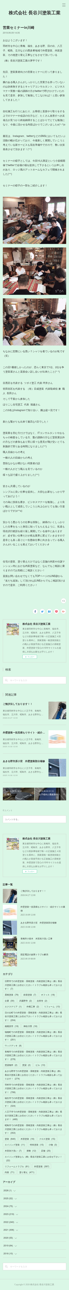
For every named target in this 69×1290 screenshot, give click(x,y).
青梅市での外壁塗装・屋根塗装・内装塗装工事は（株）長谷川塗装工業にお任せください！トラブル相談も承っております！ (33, 1055)
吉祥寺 (42, 1000)
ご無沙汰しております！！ (18, 703)
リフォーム (52, 1006)
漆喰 (31, 1150)
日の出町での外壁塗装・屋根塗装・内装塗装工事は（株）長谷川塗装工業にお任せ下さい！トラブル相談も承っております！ (33, 1016)
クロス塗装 (47, 1138)
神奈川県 (30, 1026)
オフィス (48, 994)
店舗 (46, 1150)
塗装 (10, 1138)
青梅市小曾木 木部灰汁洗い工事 (36, 938)
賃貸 (26, 1064)
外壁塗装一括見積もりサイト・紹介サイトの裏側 (30, 732)
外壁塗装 (41, 1166)
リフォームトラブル (17, 1166)
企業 (9, 1000)
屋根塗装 (12, 994)
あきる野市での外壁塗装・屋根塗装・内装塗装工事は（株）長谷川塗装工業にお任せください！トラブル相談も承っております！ (33, 1074)
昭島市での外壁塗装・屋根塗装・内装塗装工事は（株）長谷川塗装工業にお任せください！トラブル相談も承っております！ (33, 1129)
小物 (53, 1144)
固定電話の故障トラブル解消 (34, 954)
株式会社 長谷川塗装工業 (35, 12)
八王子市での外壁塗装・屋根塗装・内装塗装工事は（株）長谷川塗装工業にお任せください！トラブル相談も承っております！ (33, 1115)
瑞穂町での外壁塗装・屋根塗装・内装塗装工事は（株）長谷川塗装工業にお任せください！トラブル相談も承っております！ (33, 1035)
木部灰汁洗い (13, 1150)
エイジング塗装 (15, 1144)
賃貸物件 (11, 1064)
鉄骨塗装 (30, 994)
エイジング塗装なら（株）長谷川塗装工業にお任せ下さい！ (33, 1158)
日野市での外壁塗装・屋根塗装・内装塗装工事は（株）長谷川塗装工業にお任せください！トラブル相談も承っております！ (33, 984)
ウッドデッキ (13, 1045)
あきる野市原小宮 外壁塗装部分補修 (24, 761)
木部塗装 (27, 1138)
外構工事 (33, 1006)
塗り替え (26, 1172)
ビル (40, 1064)
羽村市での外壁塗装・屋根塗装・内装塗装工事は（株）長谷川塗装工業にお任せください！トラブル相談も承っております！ (33, 1088)
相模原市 (12, 1026)
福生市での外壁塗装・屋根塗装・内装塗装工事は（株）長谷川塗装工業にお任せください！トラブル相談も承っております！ (33, 1101)
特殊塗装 (37, 1144)
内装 (9, 1172)
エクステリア (13, 1006)
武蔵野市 (25, 1000)
